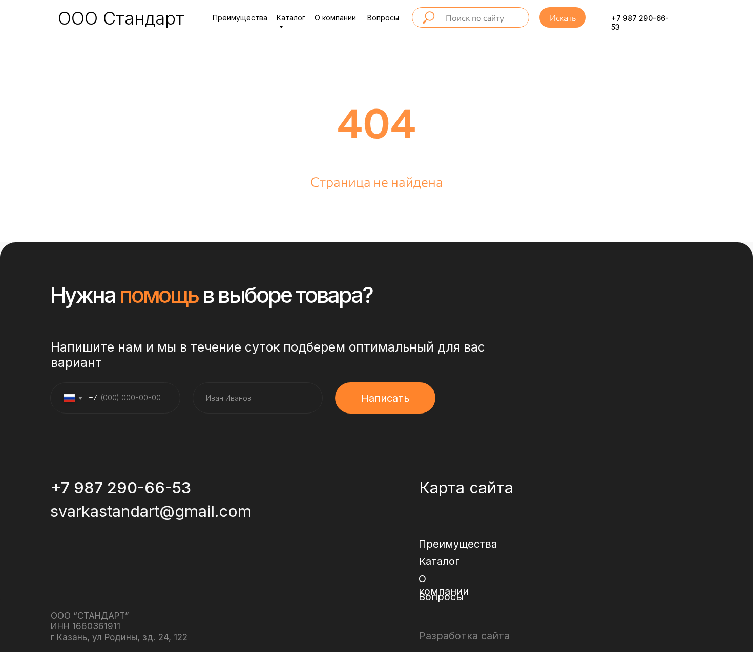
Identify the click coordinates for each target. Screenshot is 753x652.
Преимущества (240, 17)
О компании (335, 17)
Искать (563, 18)
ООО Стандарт (121, 18)
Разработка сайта (464, 635)
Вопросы (383, 17)
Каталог (439, 561)
